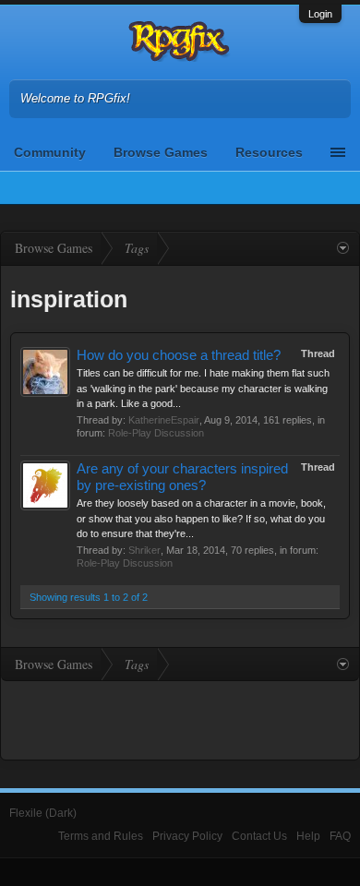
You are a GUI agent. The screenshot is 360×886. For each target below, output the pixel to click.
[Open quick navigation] (343, 248)
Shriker (144, 550)
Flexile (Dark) (43, 813)
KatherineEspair (163, 419)
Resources (269, 152)
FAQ (340, 836)
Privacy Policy (187, 836)
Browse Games (161, 152)
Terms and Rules (100, 836)
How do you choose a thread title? (179, 355)
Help (308, 836)
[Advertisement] (180, 718)
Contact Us (259, 836)
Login (320, 13)
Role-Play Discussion (156, 432)
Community (50, 152)
